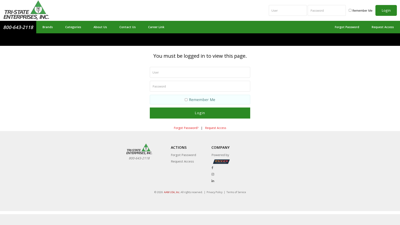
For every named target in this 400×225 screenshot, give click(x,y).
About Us (100, 27)
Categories (73, 27)
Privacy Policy (214, 192)
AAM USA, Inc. (172, 192)
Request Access (383, 27)
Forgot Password (347, 27)
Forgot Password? (186, 128)
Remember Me (361, 10)
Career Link (156, 27)
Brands (47, 27)
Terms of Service (236, 192)
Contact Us (127, 27)
